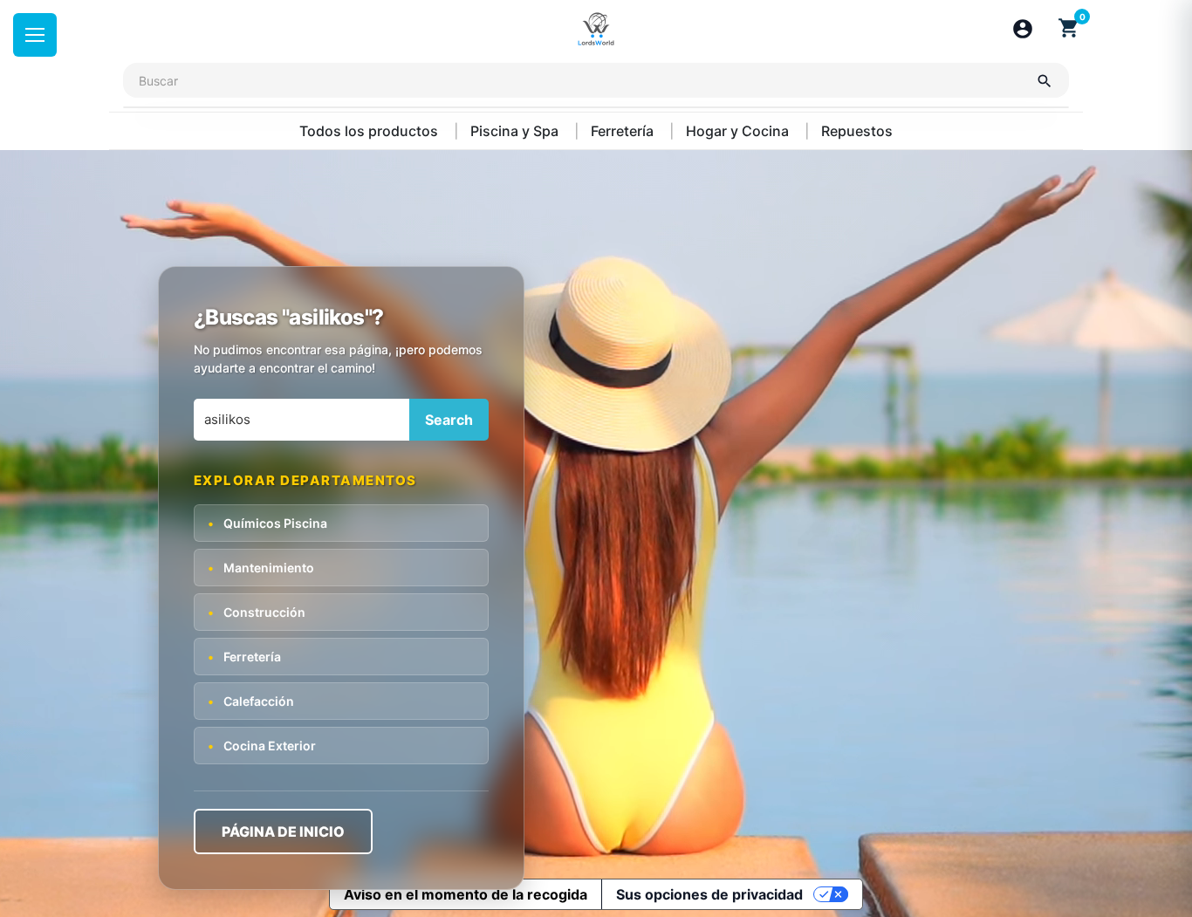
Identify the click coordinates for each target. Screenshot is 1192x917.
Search (449, 419)
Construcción (256, 611)
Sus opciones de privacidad (709, 894)
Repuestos (857, 131)
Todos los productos (370, 131)
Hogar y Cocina (739, 131)
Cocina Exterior (262, 744)
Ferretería (624, 131)
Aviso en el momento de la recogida (465, 894)
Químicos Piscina (267, 522)
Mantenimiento (261, 566)
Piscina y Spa (516, 131)
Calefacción (251, 700)
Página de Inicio (283, 830)
